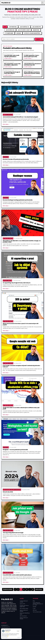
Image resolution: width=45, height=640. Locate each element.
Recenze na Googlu (4, 637)
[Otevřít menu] (42, 3)
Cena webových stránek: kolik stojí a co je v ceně (38, 603)
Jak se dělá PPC (36, 26)
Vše (5, 26)
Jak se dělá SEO (10, 30)
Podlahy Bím (7, 627)
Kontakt (34, 606)
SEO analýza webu (24, 608)
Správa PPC (22, 603)
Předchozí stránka (7, 589)
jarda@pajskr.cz (4, 625)
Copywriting (13, 26)
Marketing (36, 30)
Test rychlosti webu (37, 611)
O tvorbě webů (9, 33)
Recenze (19, 33)
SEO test (35, 610)
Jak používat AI (24, 26)
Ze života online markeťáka (32, 33)
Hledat (38, 39)
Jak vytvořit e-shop (24, 30)
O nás (34, 608)
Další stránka (38, 589)
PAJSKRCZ (5, 3)
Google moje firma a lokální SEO (24, 606)
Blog (34, 600)
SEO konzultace (23, 615)
